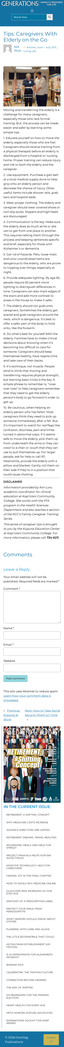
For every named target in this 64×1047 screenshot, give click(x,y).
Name (8, 628)
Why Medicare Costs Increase (27, 822)
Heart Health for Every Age (25, 1005)
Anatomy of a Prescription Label (29, 901)
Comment (11, 588)
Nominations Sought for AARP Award (27, 1022)
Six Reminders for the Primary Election (27, 996)
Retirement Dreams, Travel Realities (31, 837)
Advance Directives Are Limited (28, 830)
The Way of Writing (19, 987)
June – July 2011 (46, 47)
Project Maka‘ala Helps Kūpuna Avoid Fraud (28, 856)
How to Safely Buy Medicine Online (31, 883)
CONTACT (51, 1039)
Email (8, 644)
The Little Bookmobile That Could (30, 937)
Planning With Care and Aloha (28, 929)
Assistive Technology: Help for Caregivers (28, 867)
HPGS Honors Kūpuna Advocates (29, 1013)
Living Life (30, 51)
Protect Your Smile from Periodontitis (24, 910)
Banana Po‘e (15, 965)
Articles (31, 47)
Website (9, 661)
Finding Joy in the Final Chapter (28, 876)
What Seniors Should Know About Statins (31, 920)
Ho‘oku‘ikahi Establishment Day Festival (28, 945)
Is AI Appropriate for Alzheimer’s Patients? (29, 956)
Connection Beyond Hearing (26, 980)
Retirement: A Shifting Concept (27, 814)
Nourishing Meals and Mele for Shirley (28, 846)
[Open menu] (32, 11)
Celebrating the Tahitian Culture (29, 972)
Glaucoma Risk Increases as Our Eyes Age (29, 892)
